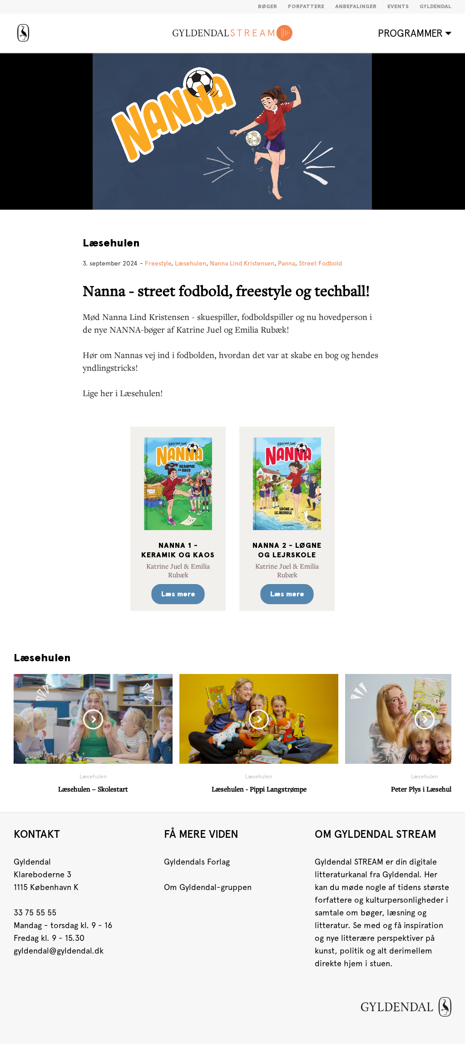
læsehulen (190, 263)
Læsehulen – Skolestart (93, 788)
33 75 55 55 (35, 912)
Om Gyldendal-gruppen (208, 887)
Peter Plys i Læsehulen (425, 788)
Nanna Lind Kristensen (242, 263)
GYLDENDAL (435, 7)
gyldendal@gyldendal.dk (59, 950)
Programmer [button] (411, 33)
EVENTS (398, 7)
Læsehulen (111, 243)
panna (286, 263)
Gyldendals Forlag (197, 861)
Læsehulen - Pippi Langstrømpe (259, 788)
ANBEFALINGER (355, 7)
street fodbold (320, 263)
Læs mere (178, 594)
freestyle (158, 263)
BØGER (267, 7)
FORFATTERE (306, 7)
